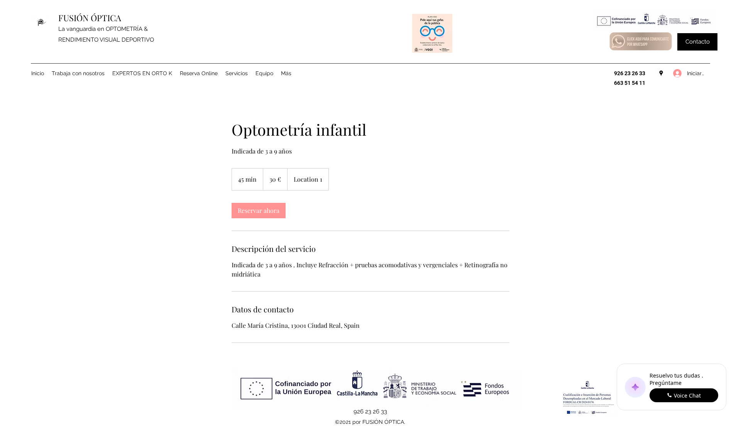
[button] (697, 42)
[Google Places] (661, 73)
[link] (259, 210)
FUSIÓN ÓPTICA (89, 18)
